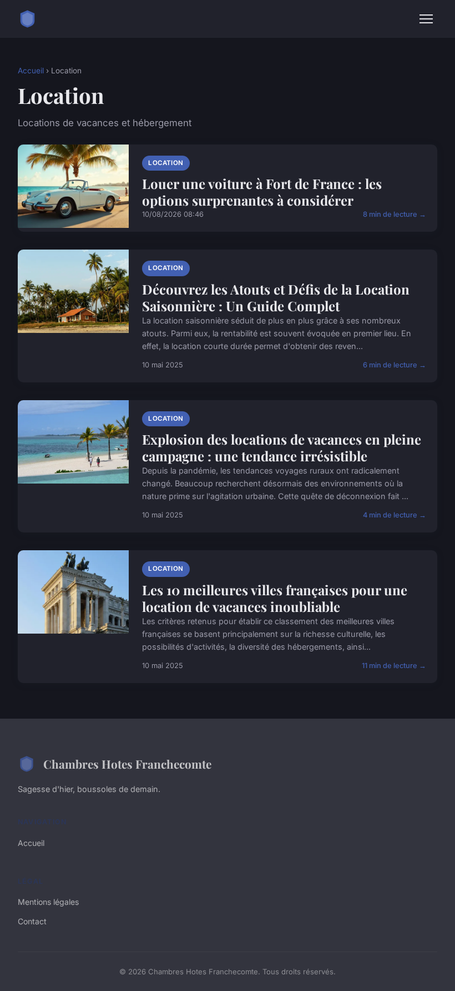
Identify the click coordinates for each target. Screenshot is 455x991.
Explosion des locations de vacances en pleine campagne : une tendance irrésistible (281, 447)
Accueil (31, 70)
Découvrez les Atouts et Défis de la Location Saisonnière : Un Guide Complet (276, 297)
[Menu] (426, 19)
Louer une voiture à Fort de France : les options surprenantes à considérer (262, 192)
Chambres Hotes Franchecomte (127, 763)
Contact (32, 921)
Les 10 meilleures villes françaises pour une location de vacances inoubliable (274, 598)
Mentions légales (48, 902)
